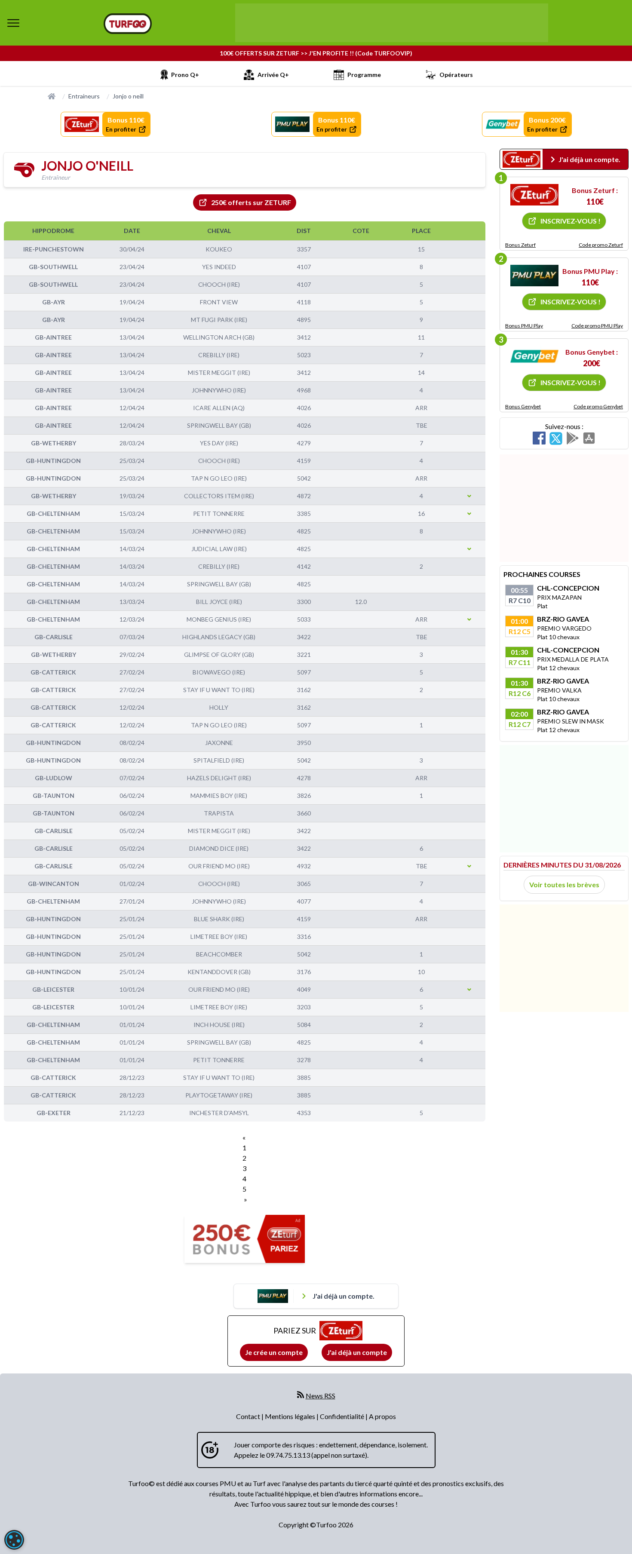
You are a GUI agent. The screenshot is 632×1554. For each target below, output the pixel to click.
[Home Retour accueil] (128, 23)
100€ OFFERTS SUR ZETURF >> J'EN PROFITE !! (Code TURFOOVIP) (316, 53)
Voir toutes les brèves (564, 884)
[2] (534, 275)
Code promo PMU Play (597, 325)
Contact (248, 1416)
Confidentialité (342, 1416)
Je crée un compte (274, 1352)
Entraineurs (84, 96)
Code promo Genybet (598, 406)
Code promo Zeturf (601, 245)
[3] (534, 356)
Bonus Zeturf (520, 245)
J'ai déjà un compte (357, 1352)
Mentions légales (290, 1416)
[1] (534, 194)
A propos (382, 1416)
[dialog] (14, 1540)
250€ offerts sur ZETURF (251, 202)
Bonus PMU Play (524, 325)
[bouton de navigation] (13, 23)
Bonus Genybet (523, 406)
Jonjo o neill (128, 96)
